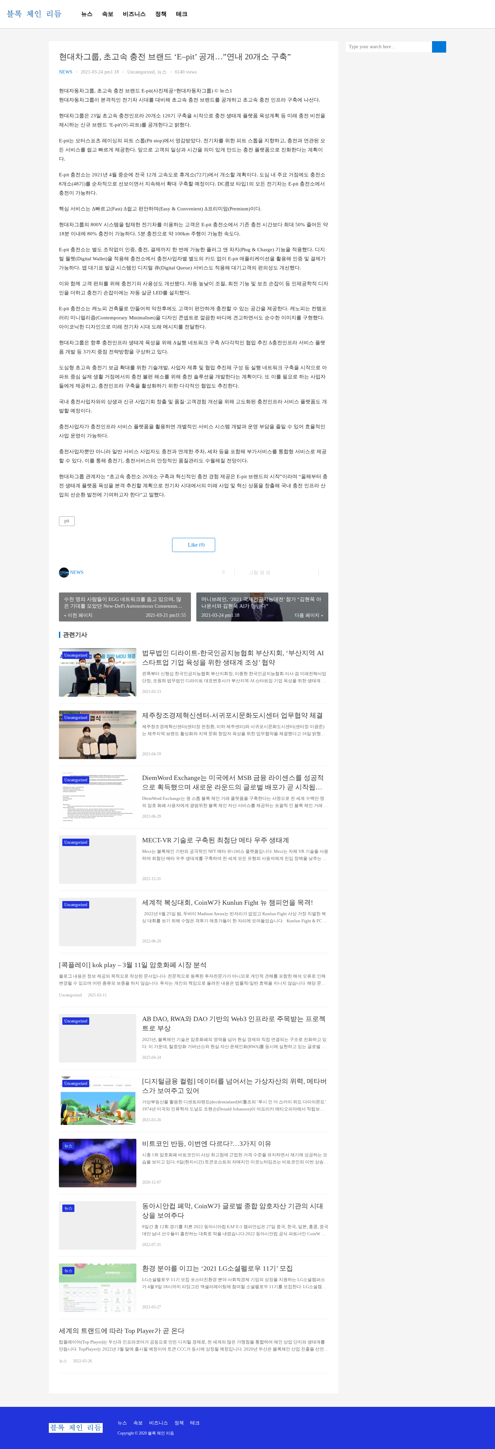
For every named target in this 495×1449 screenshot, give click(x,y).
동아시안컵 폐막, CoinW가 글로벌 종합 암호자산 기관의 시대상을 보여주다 (232, 1210)
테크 (182, 14)
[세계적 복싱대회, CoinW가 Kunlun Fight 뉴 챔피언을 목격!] (97, 922)
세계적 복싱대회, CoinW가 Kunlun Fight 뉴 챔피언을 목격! (227, 902)
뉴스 (87, 14)
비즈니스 (134, 14)
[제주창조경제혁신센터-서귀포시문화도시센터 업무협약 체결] (97, 735)
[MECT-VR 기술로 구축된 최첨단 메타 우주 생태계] (97, 859)
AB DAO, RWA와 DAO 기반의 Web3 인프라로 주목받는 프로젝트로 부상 (234, 1023)
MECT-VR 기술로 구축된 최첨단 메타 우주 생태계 (215, 840)
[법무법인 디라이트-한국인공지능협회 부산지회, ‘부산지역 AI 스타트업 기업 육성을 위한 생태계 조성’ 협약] (97, 672)
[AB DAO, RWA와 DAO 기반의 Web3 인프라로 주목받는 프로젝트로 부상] (97, 1038)
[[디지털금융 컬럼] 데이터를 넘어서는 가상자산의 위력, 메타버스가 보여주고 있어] (97, 1100)
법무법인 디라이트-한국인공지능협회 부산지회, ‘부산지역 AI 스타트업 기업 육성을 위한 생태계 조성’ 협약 (233, 657)
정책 (161, 14)
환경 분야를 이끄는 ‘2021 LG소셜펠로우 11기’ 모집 (217, 1268)
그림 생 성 (259, 572)
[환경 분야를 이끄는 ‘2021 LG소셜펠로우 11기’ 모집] (97, 1288)
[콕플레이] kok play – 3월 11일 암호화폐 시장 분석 (133, 964)
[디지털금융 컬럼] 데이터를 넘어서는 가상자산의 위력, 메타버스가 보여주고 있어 (234, 1085)
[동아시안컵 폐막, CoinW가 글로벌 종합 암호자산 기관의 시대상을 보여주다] (97, 1225)
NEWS (65, 72)
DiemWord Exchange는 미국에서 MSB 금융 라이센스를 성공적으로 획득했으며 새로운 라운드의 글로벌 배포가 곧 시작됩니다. (233, 783)
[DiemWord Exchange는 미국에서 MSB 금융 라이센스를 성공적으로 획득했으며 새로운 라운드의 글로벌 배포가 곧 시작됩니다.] (97, 797)
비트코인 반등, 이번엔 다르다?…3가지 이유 (206, 1143)
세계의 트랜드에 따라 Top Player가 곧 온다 (122, 1330)
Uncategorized (141, 72)
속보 (107, 14)
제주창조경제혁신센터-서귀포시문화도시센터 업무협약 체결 (232, 715)
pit (66, 520)
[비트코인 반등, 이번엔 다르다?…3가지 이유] (97, 1163)
